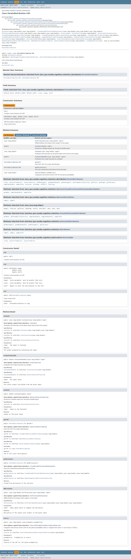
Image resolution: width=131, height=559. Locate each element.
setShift (44, 184)
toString (51, 184)
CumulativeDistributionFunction (85, 37)
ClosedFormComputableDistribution (14, 35)
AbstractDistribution (65, 197)
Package (10, 2)
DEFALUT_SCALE (9, 93)
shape (45, 93)
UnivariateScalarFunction (107, 33)
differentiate (40, 141)
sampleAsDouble (9, 184)
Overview (4, 2)
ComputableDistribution (50, 37)
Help (42, 2)
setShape (36, 184)
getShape (102, 182)
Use (21, 2)
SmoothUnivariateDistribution (42, 41)
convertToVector (29, 182)
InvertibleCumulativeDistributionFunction (72, 39)
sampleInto (20, 184)
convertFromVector (15, 182)
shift (51, 93)
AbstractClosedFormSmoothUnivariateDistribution (78, 189)
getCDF (37, 162)
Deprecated (31, 2)
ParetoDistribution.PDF (30, 78)
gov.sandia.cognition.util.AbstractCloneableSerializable (23, 18)
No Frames (30, 5)
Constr (19, 7)
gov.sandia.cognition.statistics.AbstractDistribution (25, 20)
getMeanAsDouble (54, 182)
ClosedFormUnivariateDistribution (14, 37)
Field (14, 7)
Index (38, 2)
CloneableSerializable (94, 41)
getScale (94, 182)
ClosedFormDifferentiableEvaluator (50, 31)
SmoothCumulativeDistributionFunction (16, 41)
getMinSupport (66, 182)
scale (40, 93)
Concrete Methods (39, 135)
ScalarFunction (77, 33)
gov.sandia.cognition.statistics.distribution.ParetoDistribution (36, 25)
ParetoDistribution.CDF (12, 78)
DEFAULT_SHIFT (32, 93)
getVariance (111, 182)
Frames (23, 5)
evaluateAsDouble (41, 156)
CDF (5, 111)
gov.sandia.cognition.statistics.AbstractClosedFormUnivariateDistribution (35, 22)
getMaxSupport (42, 182)
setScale (28, 184)
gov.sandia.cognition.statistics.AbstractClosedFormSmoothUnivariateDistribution (40, 23)
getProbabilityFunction (81, 182)
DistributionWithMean (34, 39)
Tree (25, 2)
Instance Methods (22, 135)
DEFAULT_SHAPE (20, 93)
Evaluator (5, 31)
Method (25, 7)
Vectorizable (65, 33)
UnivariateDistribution (62, 41)
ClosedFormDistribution (96, 35)
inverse (37, 172)
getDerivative (40, 167)
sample (6, 200)
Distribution (6, 39)
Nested (9, 7)
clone (6, 182)
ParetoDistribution (9, 47)
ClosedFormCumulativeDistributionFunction (57, 35)
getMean (6, 192)
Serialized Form (7, 65)
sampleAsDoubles (16, 192)
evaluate (38, 146)
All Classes (41, 5)
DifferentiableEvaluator (11, 33)
